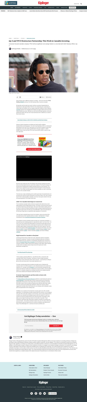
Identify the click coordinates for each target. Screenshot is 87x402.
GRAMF (22, 102)
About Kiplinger (47, 367)
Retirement (17, 7)
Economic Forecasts (62, 370)
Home (10, 38)
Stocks (23, 38)
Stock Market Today (62, 367)
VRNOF (18, 232)
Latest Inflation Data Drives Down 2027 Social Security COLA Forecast (44, 10)
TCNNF (37, 230)
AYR (22, 229)
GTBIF (25, 230)
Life (45, 7)
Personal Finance (38, 7)
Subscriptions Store (33, 367)
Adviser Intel (51, 7)
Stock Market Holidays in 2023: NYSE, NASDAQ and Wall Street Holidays (32, 120)
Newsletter (49, 97)
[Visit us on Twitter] (31, 393)
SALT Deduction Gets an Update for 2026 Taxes (17, 10)
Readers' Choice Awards (49, 370)
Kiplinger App (32, 372)
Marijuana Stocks (31, 38)
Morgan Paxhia (16, 48)
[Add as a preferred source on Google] (52, 393)
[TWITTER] (22, 337)
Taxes (30, 7)
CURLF (45, 229)
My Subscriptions (32, 370)
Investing (25, 7)
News (35, 48)
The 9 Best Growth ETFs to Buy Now (24, 252)
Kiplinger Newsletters (33, 374)
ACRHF (33, 229)
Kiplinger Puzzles (47, 372)
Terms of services (39, 329)
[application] (34, 168)
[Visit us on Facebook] (36, 393)
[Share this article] (17, 97)
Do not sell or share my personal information (43, 389)
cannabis (18, 109)
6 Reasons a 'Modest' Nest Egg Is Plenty (69, 10)
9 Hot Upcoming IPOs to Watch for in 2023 (25, 309)
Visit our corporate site (58, 398)
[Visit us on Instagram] (40, 393)
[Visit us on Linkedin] (44, 393)
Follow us (42, 97)
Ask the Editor (46, 374)
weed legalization (20, 280)
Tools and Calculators (62, 374)
